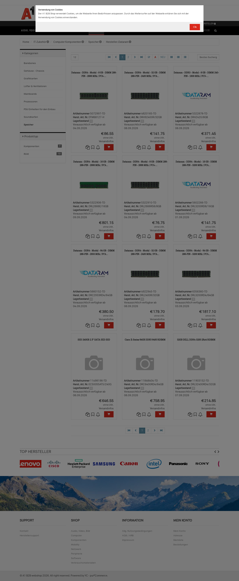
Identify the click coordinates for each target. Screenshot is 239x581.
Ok (194, 27)
